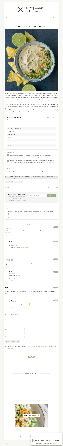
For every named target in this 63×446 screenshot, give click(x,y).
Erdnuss (11, 181)
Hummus (16, 181)
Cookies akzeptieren (38, 440)
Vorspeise (36, 24)
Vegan (30, 24)
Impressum (55, 443)
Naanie (7, 287)
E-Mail (6, 333)
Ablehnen (48, 440)
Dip (6, 181)
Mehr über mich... (28, 215)
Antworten (55, 227)
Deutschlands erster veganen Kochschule (42, 213)
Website (6, 336)
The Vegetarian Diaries (15, 443)
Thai (21, 181)
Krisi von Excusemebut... (12, 227)
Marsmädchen (9, 259)
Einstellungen (56, 440)
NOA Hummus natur (30, 99)
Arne (8, 187)
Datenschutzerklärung (47, 443)
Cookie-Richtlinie (39, 443)
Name (6, 329)
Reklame (26, 24)
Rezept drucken (51, 117)
